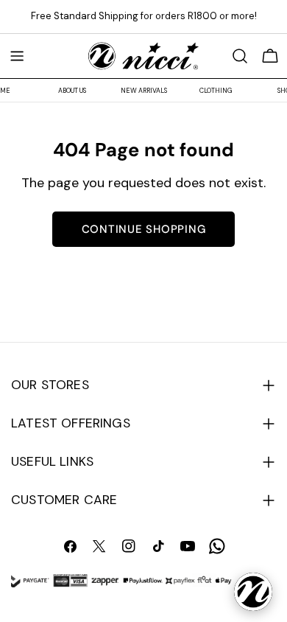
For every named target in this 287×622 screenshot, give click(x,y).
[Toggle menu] (17, 56)
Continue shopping (144, 229)
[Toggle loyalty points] (253, 592)
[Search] (240, 56)
